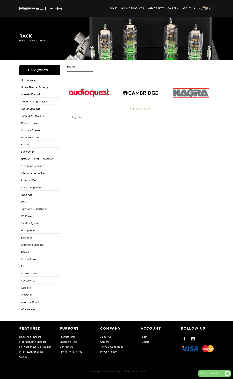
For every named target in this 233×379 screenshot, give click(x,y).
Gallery (173, 8)
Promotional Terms (71, 352)
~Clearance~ (28, 309)
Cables (25, 252)
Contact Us (66, 347)
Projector (26, 295)
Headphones (28, 231)
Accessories (28, 281)
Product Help (67, 337)
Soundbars (27, 145)
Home (113, 8)
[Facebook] (184, 338)
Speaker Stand (29, 274)
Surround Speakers (32, 116)
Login (144, 337)
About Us (188, 8)
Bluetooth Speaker (32, 245)
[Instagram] (193, 338)
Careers (104, 342)
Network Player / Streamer (37, 159)
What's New (156, 8)
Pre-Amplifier (29, 181)
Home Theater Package (34, 87)
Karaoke (26, 288)
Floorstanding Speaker (34, 102)
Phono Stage (28, 259)
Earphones (27, 238)
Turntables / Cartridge (34, 209)
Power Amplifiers (31, 188)
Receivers (26, 195)
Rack (42, 41)
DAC (23, 202)
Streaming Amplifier (33, 166)
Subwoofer (27, 152)
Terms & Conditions (111, 347)
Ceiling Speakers (31, 123)
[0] (206, 8)
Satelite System (30, 223)
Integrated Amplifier (33, 173)
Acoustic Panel (30, 302)
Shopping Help (68, 342)
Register (145, 342)
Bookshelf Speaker (32, 95)
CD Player (27, 216)
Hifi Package (28, 80)
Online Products (132, 8)
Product (33, 41)
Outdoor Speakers (32, 130)
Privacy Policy (108, 352)
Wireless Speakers (32, 138)
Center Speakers (30, 109)
